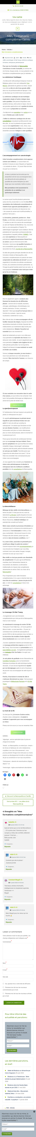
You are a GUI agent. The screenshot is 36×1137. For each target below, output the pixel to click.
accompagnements (26, 546)
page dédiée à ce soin (9, 650)
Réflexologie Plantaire (17, 681)
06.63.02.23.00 (19, 6)
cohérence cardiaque (27, 60)
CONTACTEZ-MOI (18, 732)
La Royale (13, 515)
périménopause (20, 62)
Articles (24, 57)
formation (5, 62)
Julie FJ (17, 57)
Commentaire (7, 942)
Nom (4, 963)
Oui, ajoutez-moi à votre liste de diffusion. (18, 984)
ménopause (12, 62)
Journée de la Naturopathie (24, 249)
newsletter (17, 112)
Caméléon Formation (9, 661)
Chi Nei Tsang (17, 60)
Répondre (7, 846)
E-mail (5, 970)
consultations (7, 121)
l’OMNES (25, 234)
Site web (5, 977)
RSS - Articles (10, 1108)
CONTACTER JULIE (18, 405)
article (26, 112)
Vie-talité (17, 17)
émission (8, 652)
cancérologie (9, 60)
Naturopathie (24, 66)
